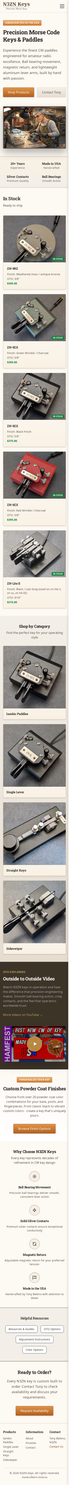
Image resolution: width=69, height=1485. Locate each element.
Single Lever (11, 1447)
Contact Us (56, 1446)
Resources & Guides (21, 1329)
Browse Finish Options (34, 1129)
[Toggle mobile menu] (62, 6)
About (29, 1438)
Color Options (34, 1350)
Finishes (31, 1443)
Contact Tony (51, 92)
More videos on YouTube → (23, 1015)
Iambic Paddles (8, 1440)
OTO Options (52, 1329)
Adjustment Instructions (34, 1339)
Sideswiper (10, 1460)
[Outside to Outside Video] (34, 1044)
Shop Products (18, 92)
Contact (30, 1447)
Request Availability (34, 1411)
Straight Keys (8, 1453)
